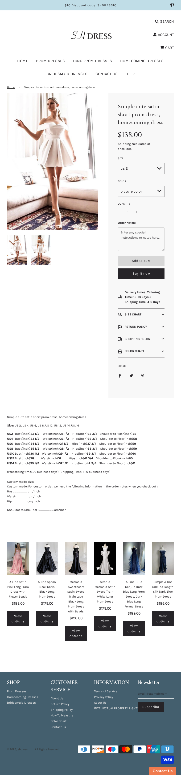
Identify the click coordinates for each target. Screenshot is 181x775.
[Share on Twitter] (131, 376)
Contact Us (106, 74)
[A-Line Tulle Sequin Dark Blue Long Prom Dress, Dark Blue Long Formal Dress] (134, 558)
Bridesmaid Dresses (66, 74)
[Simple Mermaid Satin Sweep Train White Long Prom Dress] (105, 558)
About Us (57, 698)
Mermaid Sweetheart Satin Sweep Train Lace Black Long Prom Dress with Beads (76, 596)
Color (122, 181)
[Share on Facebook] (119, 376)
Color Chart (58, 721)
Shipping (124, 144)
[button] (141, 315)
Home (22, 61)
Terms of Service (105, 691)
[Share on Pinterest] (142, 376)
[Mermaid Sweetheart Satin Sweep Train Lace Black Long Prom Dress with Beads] (76, 558)
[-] (119, 212)
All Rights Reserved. (47, 749)
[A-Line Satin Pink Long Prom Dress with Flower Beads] (18, 558)
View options (18, 618)
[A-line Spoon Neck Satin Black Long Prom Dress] (47, 558)
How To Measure (62, 715)
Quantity (124, 203)
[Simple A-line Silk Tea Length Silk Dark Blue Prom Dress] (163, 558)
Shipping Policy (62, 709)
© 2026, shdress (17, 749)
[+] (137, 212)
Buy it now (141, 273)
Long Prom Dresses (92, 61)
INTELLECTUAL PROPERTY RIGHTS (116, 708)
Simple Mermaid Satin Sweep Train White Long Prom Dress (105, 591)
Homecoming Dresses (142, 61)
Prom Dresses (17, 691)
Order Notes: (127, 222)
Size (120, 158)
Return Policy (60, 704)
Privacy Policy (103, 697)
